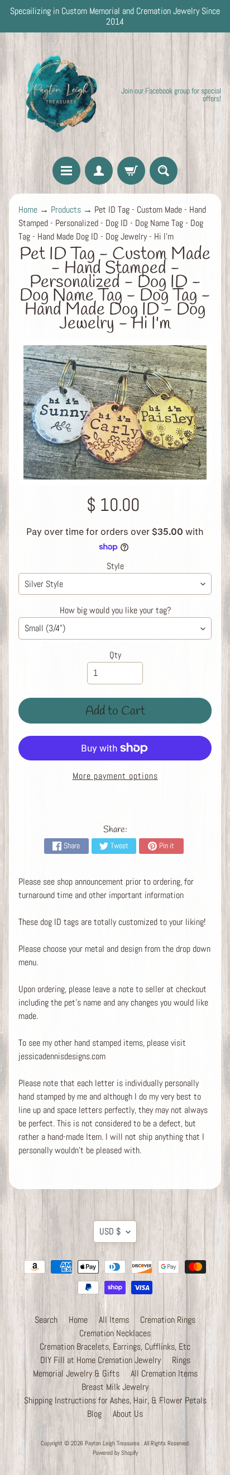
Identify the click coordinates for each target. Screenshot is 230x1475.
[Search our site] (164, 171)
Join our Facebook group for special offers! (171, 94)
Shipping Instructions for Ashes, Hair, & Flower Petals (115, 1400)
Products (66, 209)
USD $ (110, 1231)
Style (115, 566)
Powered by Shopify (115, 1453)
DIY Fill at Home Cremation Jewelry (100, 1360)
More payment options (115, 776)
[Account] (99, 171)
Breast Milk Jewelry (115, 1387)
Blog (94, 1414)
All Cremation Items (164, 1373)
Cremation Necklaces (115, 1333)
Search (46, 1320)
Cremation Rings (167, 1320)
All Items (114, 1320)
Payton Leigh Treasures (113, 1443)
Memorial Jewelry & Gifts (76, 1373)
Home (27, 209)
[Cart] (131, 171)
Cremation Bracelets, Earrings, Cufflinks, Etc (115, 1346)
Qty (115, 655)
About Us (128, 1414)
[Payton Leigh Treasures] (62, 94)
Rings (181, 1360)
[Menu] (66, 171)
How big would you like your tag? (115, 610)
